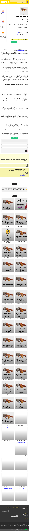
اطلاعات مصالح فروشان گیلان (7, 394)
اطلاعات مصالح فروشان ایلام (7, 333)
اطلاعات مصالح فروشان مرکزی (21, 272)
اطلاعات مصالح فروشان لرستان (8, 318)
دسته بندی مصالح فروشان (10, 49)
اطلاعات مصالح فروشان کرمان (7, 440)
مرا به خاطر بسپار (25, 149)
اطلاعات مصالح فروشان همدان (21, 394)
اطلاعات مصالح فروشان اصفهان (21, 318)
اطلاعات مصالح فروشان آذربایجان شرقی (8, 364)
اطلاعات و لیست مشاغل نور (21, 486)
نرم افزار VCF (12, 166)
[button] (8, 2)
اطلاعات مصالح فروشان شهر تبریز (8, 226)
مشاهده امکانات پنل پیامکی (21, 175)
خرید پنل (17, 32)
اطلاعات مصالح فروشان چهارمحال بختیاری (21, 257)
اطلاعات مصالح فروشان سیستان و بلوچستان (7, 379)
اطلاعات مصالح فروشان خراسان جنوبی (21, 425)
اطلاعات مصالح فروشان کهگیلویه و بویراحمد (21, 364)
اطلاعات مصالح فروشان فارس (21, 333)
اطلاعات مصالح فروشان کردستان (8, 303)
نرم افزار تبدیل (16, 34)
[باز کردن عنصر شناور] (26, 529)
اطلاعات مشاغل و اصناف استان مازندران (20, 17)
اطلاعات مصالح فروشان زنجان (21, 379)
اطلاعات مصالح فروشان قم (7, 272)
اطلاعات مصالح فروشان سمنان (8, 257)
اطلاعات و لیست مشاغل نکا (7, 486)
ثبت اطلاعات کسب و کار (14, 186)
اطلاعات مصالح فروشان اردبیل (21, 440)
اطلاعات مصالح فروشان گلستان (8, 425)
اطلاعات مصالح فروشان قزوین (21, 226)
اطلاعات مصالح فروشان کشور (20, 50)
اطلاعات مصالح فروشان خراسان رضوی (21, 303)
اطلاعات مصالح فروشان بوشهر (21, 241)
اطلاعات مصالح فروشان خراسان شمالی (21, 455)
